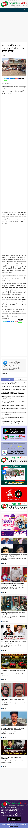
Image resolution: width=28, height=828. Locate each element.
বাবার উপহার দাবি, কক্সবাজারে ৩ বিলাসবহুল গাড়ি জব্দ (13, 405)
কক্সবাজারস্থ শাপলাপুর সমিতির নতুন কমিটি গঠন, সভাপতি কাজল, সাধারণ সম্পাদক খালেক (14, 382)
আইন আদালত (5, 621)
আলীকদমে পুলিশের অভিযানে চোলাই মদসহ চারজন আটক (14, 386)
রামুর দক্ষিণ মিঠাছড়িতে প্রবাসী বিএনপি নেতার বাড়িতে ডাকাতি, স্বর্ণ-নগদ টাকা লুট (13, 613)
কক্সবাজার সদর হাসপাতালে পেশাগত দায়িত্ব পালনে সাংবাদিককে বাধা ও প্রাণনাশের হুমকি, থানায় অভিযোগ (13, 393)
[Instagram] (17, 78)
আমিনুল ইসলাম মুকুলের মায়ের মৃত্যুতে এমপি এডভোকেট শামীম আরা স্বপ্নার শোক (14, 642)
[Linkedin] (13, 78)
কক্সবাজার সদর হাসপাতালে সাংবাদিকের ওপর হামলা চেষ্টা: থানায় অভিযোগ (12, 700)
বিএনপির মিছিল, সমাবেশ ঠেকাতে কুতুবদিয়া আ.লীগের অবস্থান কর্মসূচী (13, 48)
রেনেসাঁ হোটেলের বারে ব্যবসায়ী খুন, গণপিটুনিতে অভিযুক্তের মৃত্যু (11, 758)
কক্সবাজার (4, 563)
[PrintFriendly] (5, 78)
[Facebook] (9, 78)
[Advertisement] (14, 27)
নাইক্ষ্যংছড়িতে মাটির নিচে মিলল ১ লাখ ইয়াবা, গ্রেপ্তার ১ (13, 389)
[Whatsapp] (5, 80)
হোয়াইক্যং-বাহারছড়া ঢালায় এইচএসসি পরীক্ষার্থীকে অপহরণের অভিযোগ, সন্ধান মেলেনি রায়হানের (12, 422)
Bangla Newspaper (15, 826)
